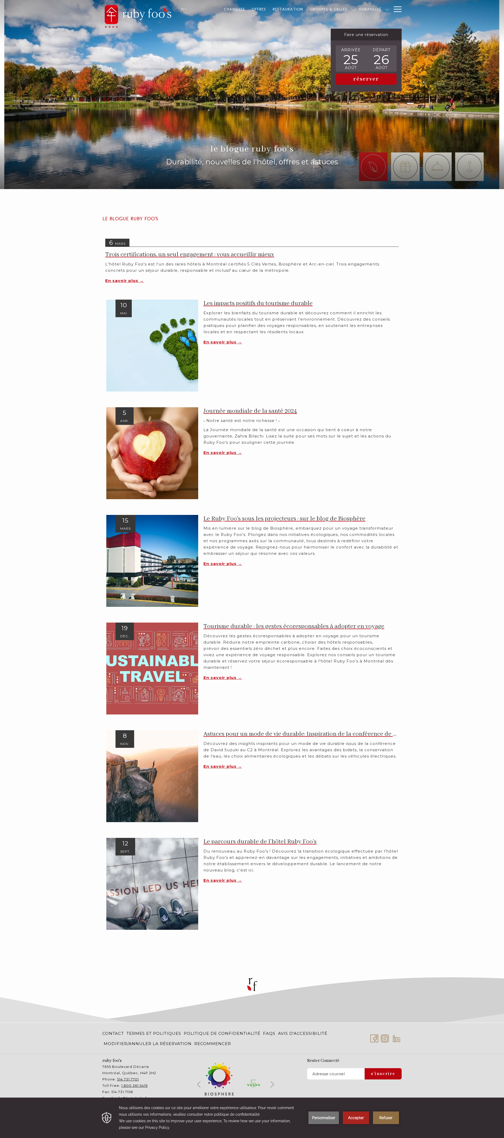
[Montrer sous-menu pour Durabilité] (387, 9)
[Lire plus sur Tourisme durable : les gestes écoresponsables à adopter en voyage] (152, 668)
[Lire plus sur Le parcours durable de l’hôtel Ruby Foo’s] (152, 883)
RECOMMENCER (212, 1043)
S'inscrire (383, 1074)
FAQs (269, 1033)
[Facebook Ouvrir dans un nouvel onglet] (374, 1038)
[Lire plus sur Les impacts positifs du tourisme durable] (152, 345)
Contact (113, 1033)
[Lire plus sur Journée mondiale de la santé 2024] (152, 452)
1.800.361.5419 (134, 1085)
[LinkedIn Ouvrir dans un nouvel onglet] (396, 1038)
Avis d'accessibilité (302, 1033)
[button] (351, 58)
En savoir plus (122, 280)
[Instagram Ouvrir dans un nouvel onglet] (385, 1038)
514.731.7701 (128, 1079)
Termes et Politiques (154, 1033)
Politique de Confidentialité (222, 1033)
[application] (252, 1118)
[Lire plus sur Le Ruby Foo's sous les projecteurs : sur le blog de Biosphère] (152, 560)
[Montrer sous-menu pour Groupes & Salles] (353, 9)
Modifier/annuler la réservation (148, 1043)
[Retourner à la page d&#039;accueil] (137, 15)
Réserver (366, 79)
